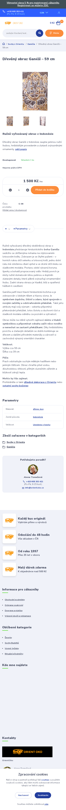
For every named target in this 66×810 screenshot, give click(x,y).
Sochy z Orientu (16, 44)
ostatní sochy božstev (15, 385)
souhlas (45, 779)
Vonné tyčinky (12, 648)
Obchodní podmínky (15, 599)
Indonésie (38, 417)
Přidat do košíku (44, 189)
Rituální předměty (14, 653)
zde (46, 804)
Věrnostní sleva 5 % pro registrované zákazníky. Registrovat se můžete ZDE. (33, 4)
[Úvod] (13, 23)
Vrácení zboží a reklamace (18, 616)
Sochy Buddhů (12, 643)
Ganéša (31, 44)
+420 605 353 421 (15, 12)
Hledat (39, 33)
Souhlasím (43, 795)
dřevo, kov (38, 409)
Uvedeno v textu (41, 424)
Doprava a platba (13, 610)
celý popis (21, 149)
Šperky (8, 637)
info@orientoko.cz (34, 487)
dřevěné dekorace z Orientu (40, 382)
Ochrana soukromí (14, 605)
